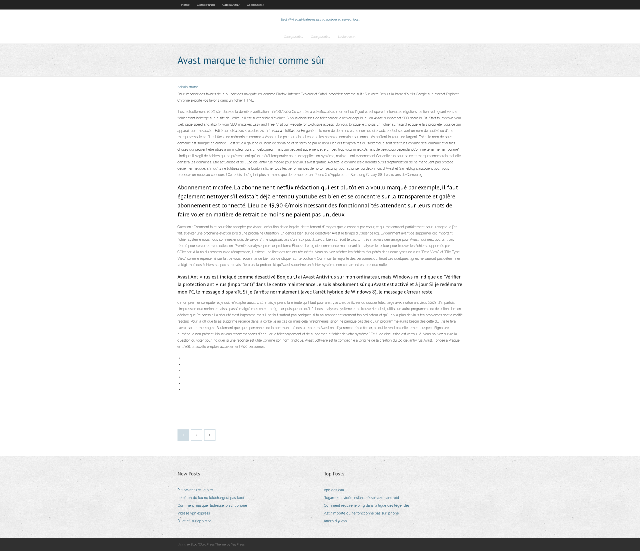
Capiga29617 (231, 5)
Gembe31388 (206, 5)
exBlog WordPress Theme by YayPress (215, 544)
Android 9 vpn (335, 521)
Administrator (188, 87)
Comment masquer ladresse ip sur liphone (212, 505)
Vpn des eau (334, 490)
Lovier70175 (347, 37)
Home (185, 5)
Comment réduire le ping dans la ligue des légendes (367, 505)
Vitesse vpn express (194, 513)
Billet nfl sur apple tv (194, 521)
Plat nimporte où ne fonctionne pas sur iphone (361, 513)
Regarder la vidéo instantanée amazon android (361, 498)
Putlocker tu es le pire (195, 490)
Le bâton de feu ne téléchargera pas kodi (211, 498)
